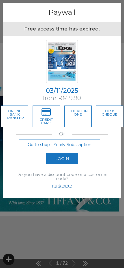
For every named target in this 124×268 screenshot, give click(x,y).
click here (62, 186)
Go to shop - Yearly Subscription (59, 144)
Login (62, 158)
